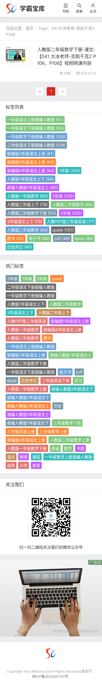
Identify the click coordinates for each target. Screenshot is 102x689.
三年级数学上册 (53, 431)
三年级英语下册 (56, 380)
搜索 (79, 11)
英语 (55, 448)
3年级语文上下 (24, 221)
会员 (93, 11)
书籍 (80, 448)
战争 (11, 465)
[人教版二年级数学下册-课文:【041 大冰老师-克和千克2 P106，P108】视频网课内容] (19, 55)
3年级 (71, 213)
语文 (11, 456)
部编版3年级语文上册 (30, 153)
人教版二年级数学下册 (31, 213)
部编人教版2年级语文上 (28, 414)
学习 (78, 380)
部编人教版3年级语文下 (28, 397)
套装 (36, 465)
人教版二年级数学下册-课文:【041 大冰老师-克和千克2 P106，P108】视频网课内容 (66, 56)
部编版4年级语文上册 (26, 439)
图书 (15, 238)
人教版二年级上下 (27, 204)
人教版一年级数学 (27, 196)
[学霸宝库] (11, 8)
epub (84, 238)
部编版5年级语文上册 (30, 162)
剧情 (23, 456)
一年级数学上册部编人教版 (68, 456)
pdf (62, 238)
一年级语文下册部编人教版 (35, 128)
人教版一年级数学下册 (27, 448)
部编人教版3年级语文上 (28, 405)
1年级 (69, 170)
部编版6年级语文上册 (30, 170)
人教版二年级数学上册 (70, 439)
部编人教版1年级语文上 (32, 187)
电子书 (39, 238)
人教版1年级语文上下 (30, 179)
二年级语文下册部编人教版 (36, 145)
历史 (58, 405)
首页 (29, 28)
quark (63, 229)
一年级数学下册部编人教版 (36, 136)
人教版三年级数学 (27, 229)
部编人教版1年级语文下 (28, 422)
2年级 (63, 196)
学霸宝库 (32, 8)
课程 (36, 456)
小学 (23, 465)
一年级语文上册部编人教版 (35, 119)
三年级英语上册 (21, 431)
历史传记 (19, 246)
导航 (65, 11)
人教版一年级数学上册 (27, 389)
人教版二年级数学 (72, 204)
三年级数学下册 (67, 422)
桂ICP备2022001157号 (50, 676)
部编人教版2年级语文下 (72, 389)
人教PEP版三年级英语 (70, 221)
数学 (68, 448)
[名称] (51, 597)
